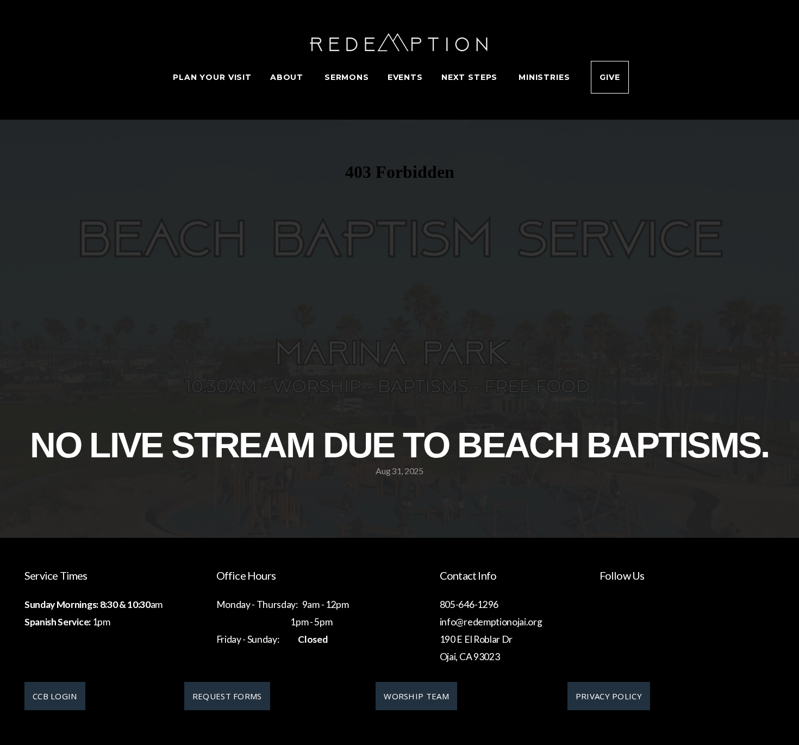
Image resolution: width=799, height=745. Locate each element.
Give (610, 77)
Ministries (545, 77)
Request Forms (227, 696)
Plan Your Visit (212, 77)
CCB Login (55, 696)
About (288, 77)
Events (405, 77)
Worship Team (416, 696)
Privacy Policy (609, 696)
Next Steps (470, 77)
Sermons (346, 77)
